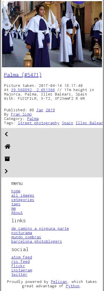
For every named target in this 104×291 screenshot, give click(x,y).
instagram (21, 270)
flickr (18, 265)
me (13, 208)
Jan (39, 110)
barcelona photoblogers (36, 241)
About (17, 212)
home (16, 191)
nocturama (21, 232)
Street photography (39, 122)
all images (22, 195)
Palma (33, 118)
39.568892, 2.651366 (33, 89)
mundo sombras (26, 237)
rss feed (20, 261)
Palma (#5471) (23, 75)
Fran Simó (21, 114)
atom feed (21, 257)
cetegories (22, 199)
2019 (50, 110)
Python (73, 286)
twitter (19, 274)
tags (16, 204)
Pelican (59, 281)
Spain (67, 122)
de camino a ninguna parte (40, 228)
